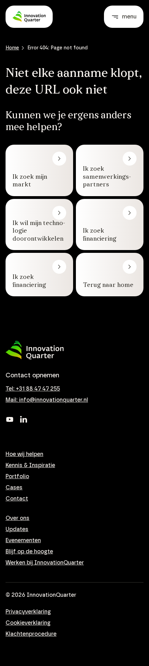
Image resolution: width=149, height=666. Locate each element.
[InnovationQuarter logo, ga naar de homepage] (35, 350)
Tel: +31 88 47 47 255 (33, 389)
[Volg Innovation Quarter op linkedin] (23, 419)
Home (12, 48)
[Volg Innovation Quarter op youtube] (10, 419)
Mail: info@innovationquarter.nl (47, 400)
